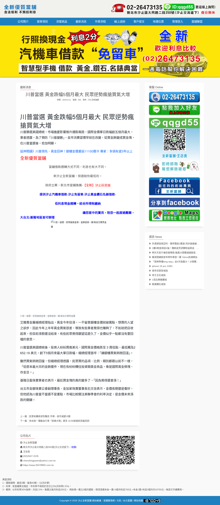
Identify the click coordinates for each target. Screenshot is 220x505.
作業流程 (100, 21)
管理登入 (177, 21)
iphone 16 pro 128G (162, 266)
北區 (119, 500)
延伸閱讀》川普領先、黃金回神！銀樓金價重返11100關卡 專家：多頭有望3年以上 (76, 151)
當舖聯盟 (196, 21)
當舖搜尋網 (109, 500)
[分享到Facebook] (174, 203)
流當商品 (61, 21)
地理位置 (158, 21)
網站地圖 (138, 500)
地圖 (74, 447)
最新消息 (81, 21)
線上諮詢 (119, 21)
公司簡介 (23, 21)
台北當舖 (127, 500)
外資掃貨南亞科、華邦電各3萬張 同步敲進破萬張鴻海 (179, 243)
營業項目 (42, 21)
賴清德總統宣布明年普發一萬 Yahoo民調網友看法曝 (178, 257)
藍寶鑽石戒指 (159, 284)
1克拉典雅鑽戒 (159, 279)
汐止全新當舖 (93, 100)
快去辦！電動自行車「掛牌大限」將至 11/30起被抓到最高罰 (59, 421)
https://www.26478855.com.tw (38, 465)
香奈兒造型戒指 (160, 270)
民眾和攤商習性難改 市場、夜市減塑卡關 (49, 416)
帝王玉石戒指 (159, 275)
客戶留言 (139, 21)
